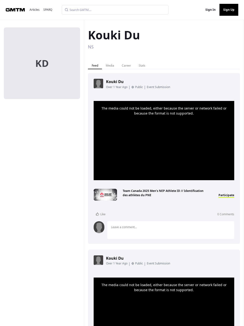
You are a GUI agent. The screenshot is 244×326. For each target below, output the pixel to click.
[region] (164, 140)
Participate (226, 195)
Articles (35, 10)
